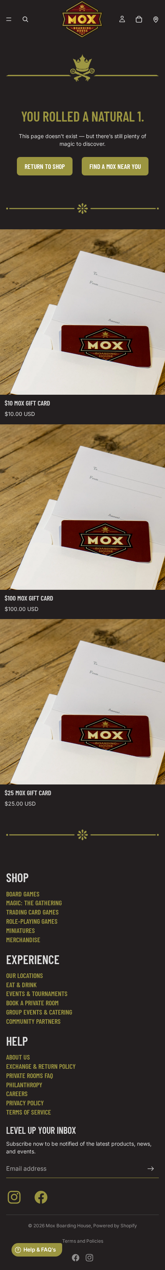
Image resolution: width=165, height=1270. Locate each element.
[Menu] (9, 19)
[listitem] (15, 1198)
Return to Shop (45, 166)
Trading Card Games (32, 912)
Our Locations (24, 975)
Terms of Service (28, 1112)
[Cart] (138, 19)
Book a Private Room (32, 1002)
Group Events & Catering (39, 1012)
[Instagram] (89, 1257)
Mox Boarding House (68, 1225)
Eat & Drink (21, 984)
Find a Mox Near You (115, 166)
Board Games (23, 894)
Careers (17, 1093)
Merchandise (23, 939)
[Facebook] (75, 1257)
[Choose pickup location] (155, 19)
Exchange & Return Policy (41, 1066)
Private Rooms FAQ (29, 1075)
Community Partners (33, 1021)
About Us (18, 1057)
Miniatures (20, 930)
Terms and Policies (82, 1241)
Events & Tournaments (37, 993)
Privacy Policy (25, 1102)
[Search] (25, 19)
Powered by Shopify (115, 1225)
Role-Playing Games (32, 921)
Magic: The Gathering (34, 902)
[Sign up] (151, 1169)
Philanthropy (24, 1084)
